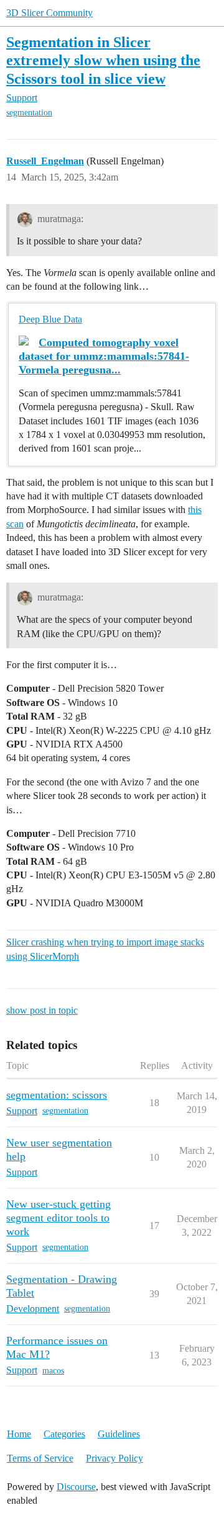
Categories (64, 1434)
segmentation (29, 112)
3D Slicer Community (49, 12)
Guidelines (119, 1434)
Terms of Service (40, 1458)
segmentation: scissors (56, 1095)
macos (53, 1370)
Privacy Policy (114, 1458)
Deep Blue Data (50, 319)
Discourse (76, 1486)
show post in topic (42, 1010)
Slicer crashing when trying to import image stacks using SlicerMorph (105, 949)
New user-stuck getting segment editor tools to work (58, 1218)
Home (19, 1434)
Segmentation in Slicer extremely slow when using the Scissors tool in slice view (103, 59)
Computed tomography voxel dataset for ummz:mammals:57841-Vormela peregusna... (104, 356)
